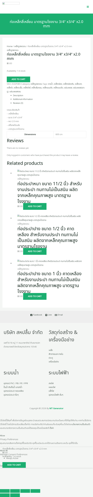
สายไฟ (51, 383)
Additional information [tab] (23, 99)
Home (9, 46)
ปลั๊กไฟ (51, 391)
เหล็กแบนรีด (58, 87)
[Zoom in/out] (5, 491)
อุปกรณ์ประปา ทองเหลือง (14, 391)
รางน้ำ (50, 84)
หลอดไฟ (52, 387)
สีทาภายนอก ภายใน (56, 354)
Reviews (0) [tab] (18, 103)
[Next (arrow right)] (15, 495)
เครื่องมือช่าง (54, 361)
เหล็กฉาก (78, 84)
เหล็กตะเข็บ (18, 87)
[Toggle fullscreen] (15, 491)
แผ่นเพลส (68, 87)
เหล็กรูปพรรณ (20, 46)
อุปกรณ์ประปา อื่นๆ (11, 395)
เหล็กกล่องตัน (68, 84)
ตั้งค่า (52, 428)
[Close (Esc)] (35, 491)
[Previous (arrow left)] (5, 495)
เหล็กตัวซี (26, 87)
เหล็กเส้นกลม (36, 87)
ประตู (51, 358)
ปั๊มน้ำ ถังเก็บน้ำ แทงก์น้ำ (13, 387)
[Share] (25, 491)
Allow (2, 435)
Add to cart (18, 79)
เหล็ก (51, 350)
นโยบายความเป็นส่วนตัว (81, 424)
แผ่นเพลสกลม (15, 91)
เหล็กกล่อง (58, 84)
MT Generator (56, 408)
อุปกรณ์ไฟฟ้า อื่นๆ (56, 395)
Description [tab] (18, 95)
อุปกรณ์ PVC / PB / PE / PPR (16, 383)
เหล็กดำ (10, 87)
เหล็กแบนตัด (47, 87)
